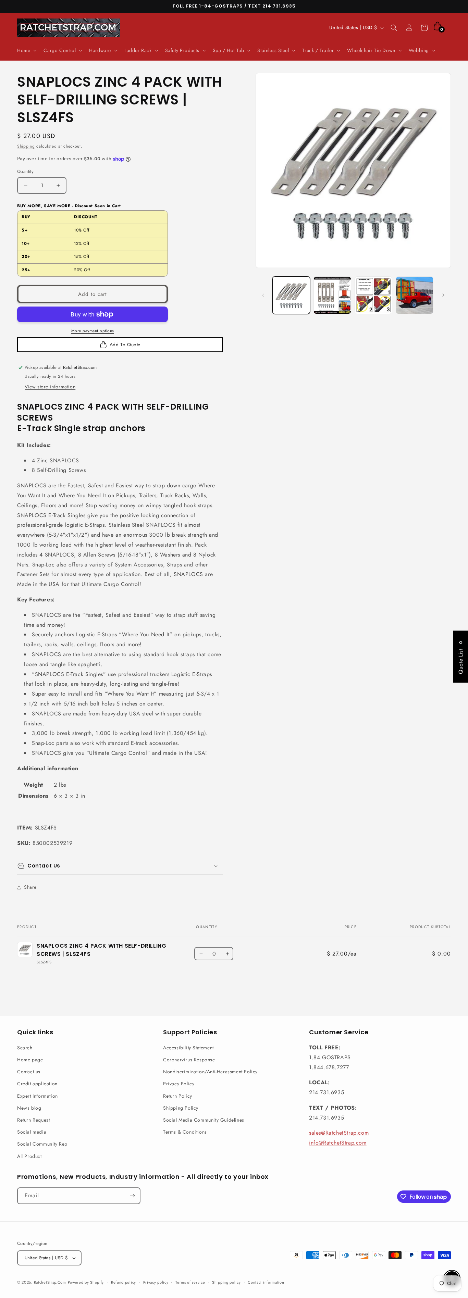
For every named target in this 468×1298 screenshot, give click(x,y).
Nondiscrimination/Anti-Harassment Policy (210, 1071)
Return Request (33, 1119)
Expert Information (37, 1096)
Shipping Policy (180, 1107)
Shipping (26, 146)
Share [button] (30, 887)
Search (25, 1047)
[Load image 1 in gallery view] (291, 295)
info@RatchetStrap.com (338, 1143)
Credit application (37, 1083)
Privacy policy (156, 1282)
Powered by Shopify (86, 1282)
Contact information (266, 1282)
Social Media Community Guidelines (203, 1119)
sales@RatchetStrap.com (339, 1133)
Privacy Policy (178, 1083)
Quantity (25, 171)
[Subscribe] (132, 1195)
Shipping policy (226, 1282)
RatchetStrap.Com (50, 1282)
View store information (50, 386)
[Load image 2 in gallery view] (332, 295)
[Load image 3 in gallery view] (373, 295)
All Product (29, 1156)
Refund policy (123, 1282)
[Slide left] (263, 295)
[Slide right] (443, 295)
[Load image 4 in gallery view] (414, 295)
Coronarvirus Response (189, 1059)
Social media (31, 1131)
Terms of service (190, 1282)
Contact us (28, 1071)
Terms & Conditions (185, 1131)
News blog (29, 1107)
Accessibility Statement (188, 1047)
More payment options (92, 331)
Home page (30, 1059)
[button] (26, 50)
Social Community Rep (42, 1143)
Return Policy (177, 1096)
